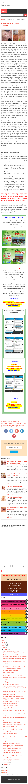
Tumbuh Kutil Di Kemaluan (9, 750)
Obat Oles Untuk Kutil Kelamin (10, 735)
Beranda (15, 566)
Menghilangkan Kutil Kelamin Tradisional (13, 754)
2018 (3, 644)
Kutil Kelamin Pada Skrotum (10, 726)
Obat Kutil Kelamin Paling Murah (11, 759)
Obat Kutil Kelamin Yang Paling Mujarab (13, 696)
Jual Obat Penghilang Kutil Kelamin (12, 668)
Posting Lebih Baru (6, 566)
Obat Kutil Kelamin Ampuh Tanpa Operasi (13, 686)
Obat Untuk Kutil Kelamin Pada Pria (12, 748)
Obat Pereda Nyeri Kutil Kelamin (9, 633)
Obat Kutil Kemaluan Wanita (10, 733)
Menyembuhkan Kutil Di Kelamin (11, 712)
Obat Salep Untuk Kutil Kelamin (11, 684)
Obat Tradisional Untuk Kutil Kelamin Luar (13, 654)
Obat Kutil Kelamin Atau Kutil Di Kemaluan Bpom (15, 656)
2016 (3, 647)
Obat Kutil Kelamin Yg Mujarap (10, 670)
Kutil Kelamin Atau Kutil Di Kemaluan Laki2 (13, 653)
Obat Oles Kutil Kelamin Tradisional (12, 752)
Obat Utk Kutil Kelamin (8, 761)
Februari (6, 764)
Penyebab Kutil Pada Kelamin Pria (11, 743)
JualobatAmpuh (17, 779)
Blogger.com (16, 780)
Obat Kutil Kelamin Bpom (9, 728)
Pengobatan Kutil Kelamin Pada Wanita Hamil (14, 717)
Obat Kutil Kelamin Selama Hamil (10, 608)
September (6, 762)
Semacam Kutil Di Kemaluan (10, 703)
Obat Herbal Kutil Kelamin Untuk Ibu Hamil (13, 674)
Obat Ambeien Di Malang (7, 612)
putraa (5, 772)
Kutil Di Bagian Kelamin (9, 672)
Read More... (12, 471)
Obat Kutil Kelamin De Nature (15, 486)
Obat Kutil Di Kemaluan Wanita (10, 705)
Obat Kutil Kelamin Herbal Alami (11, 701)
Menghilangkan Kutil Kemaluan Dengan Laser (14, 724)
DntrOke (5, 770)
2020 (3, 640)
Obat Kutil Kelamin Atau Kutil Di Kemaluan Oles (15, 666)
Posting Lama (23, 566)
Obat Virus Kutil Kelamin (9, 694)
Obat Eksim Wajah (6, 630)
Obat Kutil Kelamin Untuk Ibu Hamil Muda (13, 710)
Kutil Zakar (6, 720)
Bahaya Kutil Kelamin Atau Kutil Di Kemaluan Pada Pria (17, 475)
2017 (3, 645)
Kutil (20, 27)
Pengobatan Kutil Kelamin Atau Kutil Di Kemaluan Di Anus (17, 462)
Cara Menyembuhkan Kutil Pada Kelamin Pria (13, 601)
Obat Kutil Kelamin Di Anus (14, 497)
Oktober (6, 649)
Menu (4, 11)
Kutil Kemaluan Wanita (8, 719)
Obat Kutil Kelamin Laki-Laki (10, 665)
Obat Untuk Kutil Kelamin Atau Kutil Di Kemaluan (15, 675)
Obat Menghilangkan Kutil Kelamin (10, 615)
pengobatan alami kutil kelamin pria (10, 421)
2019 (3, 642)
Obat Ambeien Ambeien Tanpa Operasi (11, 627)
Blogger (19, 774)
